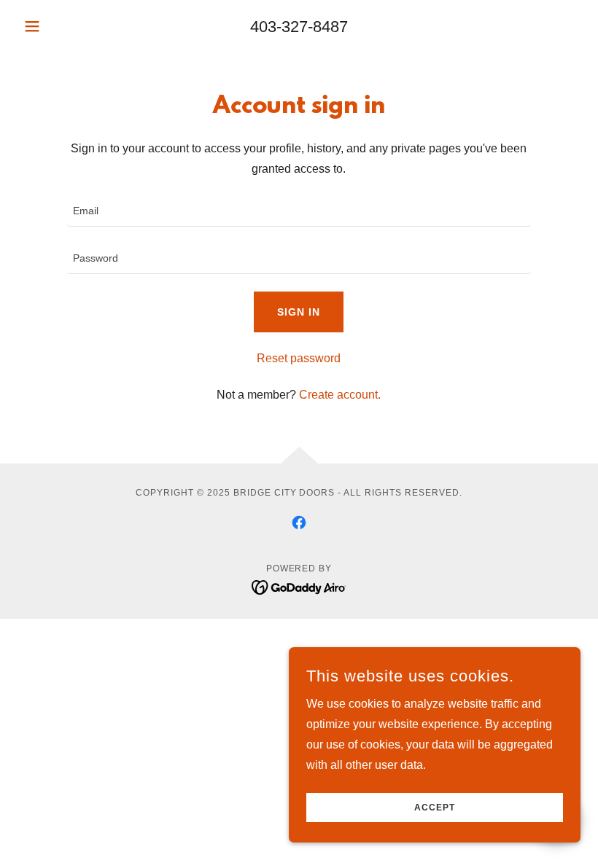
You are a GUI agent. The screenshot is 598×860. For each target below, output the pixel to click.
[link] (299, 522)
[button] (60, 26)
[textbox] (298, 212)
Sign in (298, 312)
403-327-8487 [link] (299, 26)
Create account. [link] (340, 394)
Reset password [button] (299, 358)
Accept (434, 807)
